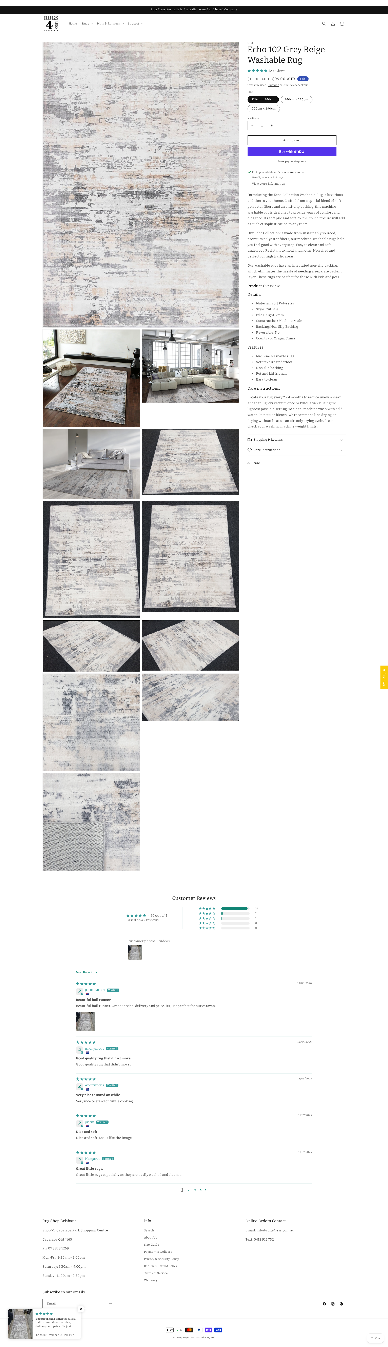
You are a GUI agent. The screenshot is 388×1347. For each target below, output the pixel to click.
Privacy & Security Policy (161, 1259)
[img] (86, 984)
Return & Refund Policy (160, 1266)
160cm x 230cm (296, 99)
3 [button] (195, 1190)
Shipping (273, 84)
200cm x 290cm (264, 108)
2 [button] (189, 1190)
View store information (268, 183)
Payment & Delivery (158, 1251)
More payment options (292, 161)
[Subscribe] (110, 1303)
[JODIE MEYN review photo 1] (85, 1021)
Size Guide (151, 1244)
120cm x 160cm (263, 99)
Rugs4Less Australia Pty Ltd (199, 1337)
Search (149, 1230)
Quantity (253, 117)
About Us (150, 1237)
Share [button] (256, 463)
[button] (87, 23)
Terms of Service (156, 1273)
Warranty (151, 1280)
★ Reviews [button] (384, 677)
